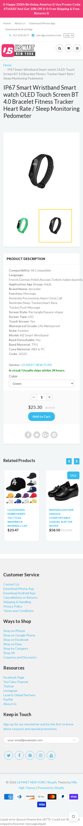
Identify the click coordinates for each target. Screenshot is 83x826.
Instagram (10, 690)
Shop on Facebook (16, 639)
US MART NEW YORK (36, 365)
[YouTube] (51, 755)
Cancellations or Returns (20, 597)
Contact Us (11, 584)
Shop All (9, 653)
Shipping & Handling (17, 602)
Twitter (8, 686)
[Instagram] (40, 755)
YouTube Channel (15, 682)
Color (13, 376)
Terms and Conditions (18, 611)
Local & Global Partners (19, 695)
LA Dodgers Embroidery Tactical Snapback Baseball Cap (17, 517)
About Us (20, 23)
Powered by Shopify (51, 788)
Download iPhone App (42, 23)
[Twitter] (8, 755)
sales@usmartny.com (48, 35)
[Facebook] (19, 755)
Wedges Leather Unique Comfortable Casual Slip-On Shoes (60, 517)
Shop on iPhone (14, 631)
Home (7, 23)
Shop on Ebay (12, 644)
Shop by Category (15, 648)
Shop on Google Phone (19, 635)
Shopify (52, 782)
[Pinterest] (29, 755)
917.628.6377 (21, 35)
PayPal (8, 699)
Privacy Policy (12, 606)
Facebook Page (13, 677)
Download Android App (18, 29)
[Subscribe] (74, 740)
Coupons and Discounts (20, 657)
